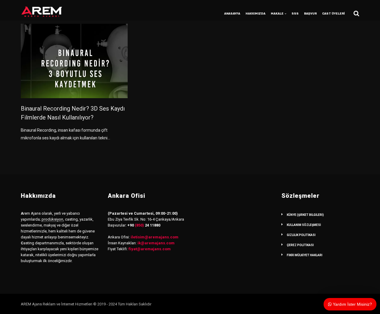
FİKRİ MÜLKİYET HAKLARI (304, 255)
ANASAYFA (232, 13)
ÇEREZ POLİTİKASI (300, 245)
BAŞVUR (310, 13)
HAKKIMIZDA (255, 13)
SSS (295, 13)
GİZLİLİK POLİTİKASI (301, 235)
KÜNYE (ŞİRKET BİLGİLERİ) (305, 214)
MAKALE (277, 13)
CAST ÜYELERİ (333, 13)
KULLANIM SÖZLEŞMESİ (304, 225)
